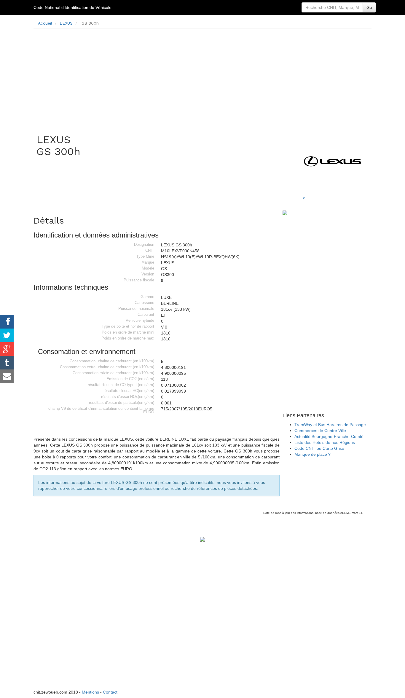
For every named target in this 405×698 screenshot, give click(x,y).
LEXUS (66, 23)
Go (369, 7)
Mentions (90, 692)
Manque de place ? (312, 454)
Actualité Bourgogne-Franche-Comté (328, 436)
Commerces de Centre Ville (320, 430)
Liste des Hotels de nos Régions (324, 442)
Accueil (45, 23)
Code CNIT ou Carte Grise (319, 448)
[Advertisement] (202, 74)
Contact (110, 692)
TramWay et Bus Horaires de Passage (330, 424)
